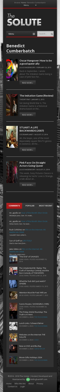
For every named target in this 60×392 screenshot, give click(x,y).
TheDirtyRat (25, 99)
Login (22, 386)
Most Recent (45, 205)
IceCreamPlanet (26, 134)
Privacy (40, 383)
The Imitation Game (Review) (36, 95)
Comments (14, 205)
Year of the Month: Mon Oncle (34, 212)
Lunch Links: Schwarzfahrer (31, 323)
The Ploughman (40, 317)
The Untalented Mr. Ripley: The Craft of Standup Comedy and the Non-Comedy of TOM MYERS (34, 270)
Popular (29, 205)
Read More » (27, 83)
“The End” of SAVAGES (29, 256)
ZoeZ (36, 340)
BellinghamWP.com (38, 379)
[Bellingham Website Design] (28, 379)
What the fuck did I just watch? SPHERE (32, 282)
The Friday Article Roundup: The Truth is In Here (33, 313)
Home (23, 2)
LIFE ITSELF (27, 240)
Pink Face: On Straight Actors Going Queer (33, 164)
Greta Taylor (39, 349)
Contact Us (12, 386)
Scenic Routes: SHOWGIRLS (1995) (34, 304)
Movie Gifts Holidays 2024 (30, 357)
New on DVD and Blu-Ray (30, 346)
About (31, 383)
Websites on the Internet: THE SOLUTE (32, 335)
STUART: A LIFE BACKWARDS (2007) (32, 129)
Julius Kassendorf (27, 67)
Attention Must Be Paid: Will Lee (33, 292)
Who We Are (20, 383)
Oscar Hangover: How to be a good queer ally (36, 62)
